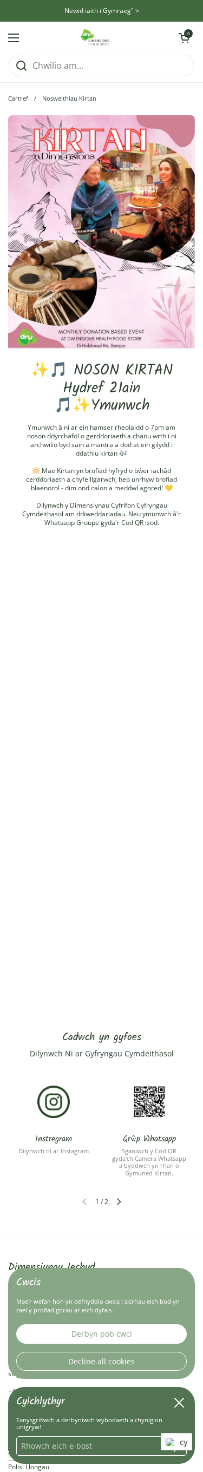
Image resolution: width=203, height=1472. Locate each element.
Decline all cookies (101, 1361)
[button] (119, 1202)
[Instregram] (53, 1101)
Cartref (18, 98)
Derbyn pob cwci (101, 1334)
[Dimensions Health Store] (99, 38)
